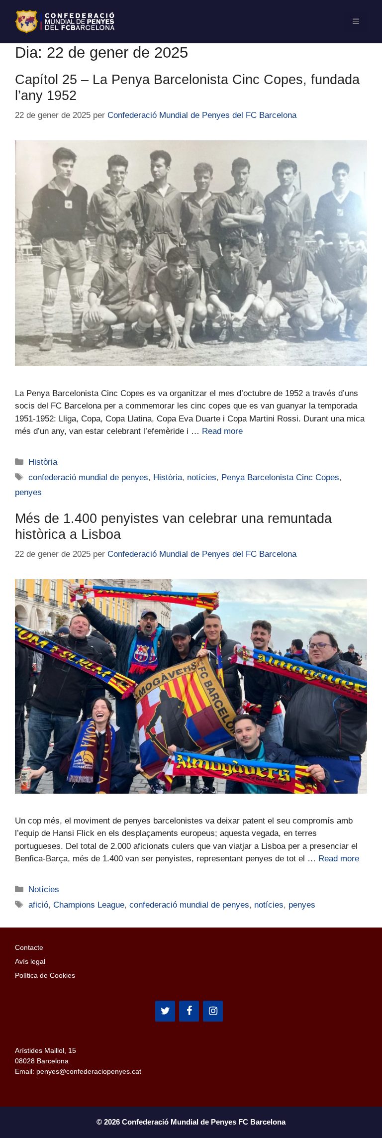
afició (38, 905)
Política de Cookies (45, 975)
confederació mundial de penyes (88, 477)
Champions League (88, 905)
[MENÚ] (356, 21)
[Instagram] (213, 1011)
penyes (28, 492)
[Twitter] (165, 1011)
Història (42, 462)
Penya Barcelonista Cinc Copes (280, 477)
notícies (201, 477)
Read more (222, 431)
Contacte (29, 947)
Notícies (43, 889)
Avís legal (30, 961)
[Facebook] (189, 1011)
